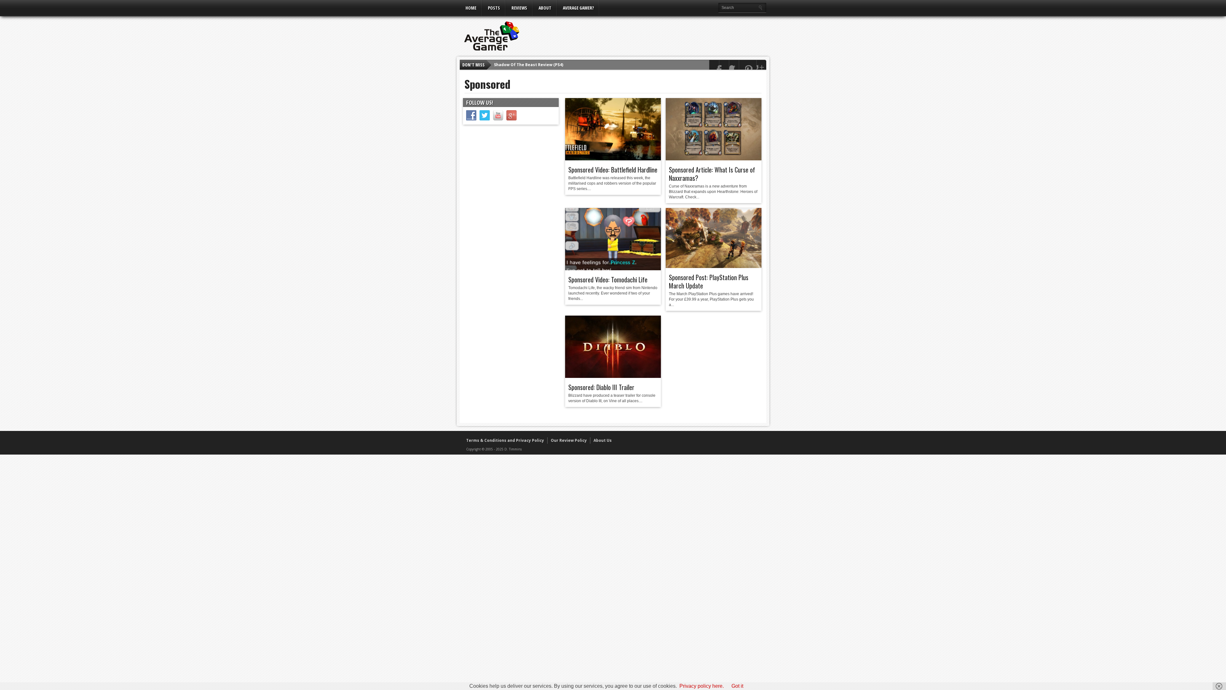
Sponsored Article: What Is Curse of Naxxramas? (712, 174)
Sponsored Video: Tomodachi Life (607, 279)
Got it (737, 686)
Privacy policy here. (701, 686)
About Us (603, 440)
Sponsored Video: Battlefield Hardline (612, 169)
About (545, 8)
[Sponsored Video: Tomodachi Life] (613, 268)
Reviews (519, 8)
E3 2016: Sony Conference (519, 65)
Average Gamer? (578, 8)
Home (470, 8)
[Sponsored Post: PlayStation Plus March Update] (713, 266)
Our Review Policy (569, 440)
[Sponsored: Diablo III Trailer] (613, 376)
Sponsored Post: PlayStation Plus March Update (708, 281)
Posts (494, 8)
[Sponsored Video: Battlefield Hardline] (613, 158)
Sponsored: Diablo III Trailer (601, 387)
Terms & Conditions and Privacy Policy (505, 440)
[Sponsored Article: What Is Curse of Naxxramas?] (713, 158)
